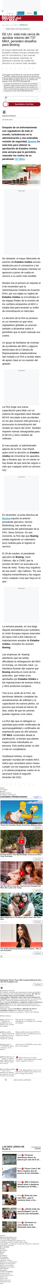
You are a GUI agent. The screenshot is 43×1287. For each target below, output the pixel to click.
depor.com (3, 1277)
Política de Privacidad (7, 1263)
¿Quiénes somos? (6, 1260)
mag (1, 1283)
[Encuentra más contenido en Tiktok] (26, 68)
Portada (2, 1249)
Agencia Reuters (9, 116)
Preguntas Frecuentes (7, 1267)
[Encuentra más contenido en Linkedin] (17, 68)
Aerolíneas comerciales (8, 795)
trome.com (3, 1278)
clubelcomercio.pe (6, 1275)
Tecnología (4, 1257)
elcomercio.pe (5, 1273)
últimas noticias (5, 1016)
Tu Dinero (3, 1255)
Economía (3, 1250)
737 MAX (4, 790)
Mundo (2, 1252)
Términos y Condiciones (8, 1262)
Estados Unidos (5, 793)
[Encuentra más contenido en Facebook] (9, 68)
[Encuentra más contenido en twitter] (13, 68)
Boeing (3, 791)
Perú (1, 1254)
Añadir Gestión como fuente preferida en (18, 29)
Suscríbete (33, 18)
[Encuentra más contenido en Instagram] (31, 68)
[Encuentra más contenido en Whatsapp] (22, 68)
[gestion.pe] (12, 18)
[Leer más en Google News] (4, 68)
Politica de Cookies (6, 1265)
